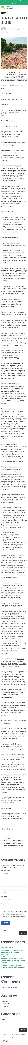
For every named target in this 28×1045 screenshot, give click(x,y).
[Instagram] (15, 3)
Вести (4, 13)
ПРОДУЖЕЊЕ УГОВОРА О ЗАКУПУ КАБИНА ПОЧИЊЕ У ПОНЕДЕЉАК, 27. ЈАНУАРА (13, 960)
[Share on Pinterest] (7, 829)
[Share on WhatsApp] (10, 829)
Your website (5, 903)
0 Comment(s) (4, 32)
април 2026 (4, 1001)
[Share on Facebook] (2, 829)
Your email (4, 896)
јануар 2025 (4, 1006)
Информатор (8, 0)
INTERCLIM (4, 956)
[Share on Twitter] (5, 829)
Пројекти (3, 1022)
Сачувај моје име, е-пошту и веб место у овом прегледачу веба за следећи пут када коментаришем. (14, 914)
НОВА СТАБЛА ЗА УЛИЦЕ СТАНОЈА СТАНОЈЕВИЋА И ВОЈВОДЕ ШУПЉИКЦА (12, 952)
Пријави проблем (18, 0)
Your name (4, 889)
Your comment (5, 870)
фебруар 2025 (5, 1003)
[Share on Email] (12, 829)
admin (10, 29)
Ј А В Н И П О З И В (7, 948)
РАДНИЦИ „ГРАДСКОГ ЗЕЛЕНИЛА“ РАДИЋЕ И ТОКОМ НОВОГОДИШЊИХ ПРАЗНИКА (12, 967)
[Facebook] (12, 3)
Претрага (4, 930)
